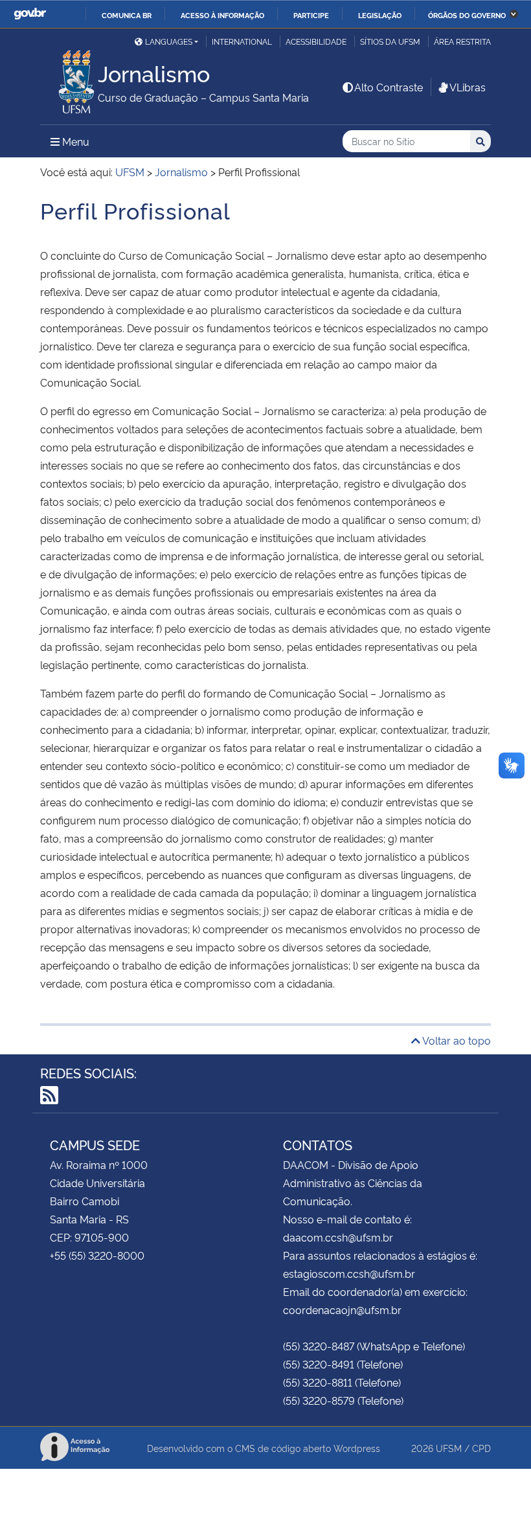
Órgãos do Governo (467, 15)
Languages (168, 41)
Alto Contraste (388, 87)
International (242, 41)
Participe (311, 15)
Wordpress (356, 1448)
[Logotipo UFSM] (69, 78)
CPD (481, 1448)
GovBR (30, 14)
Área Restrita (462, 41)
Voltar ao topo (455, 1040)
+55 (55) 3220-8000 (97, 1255)
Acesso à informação (222, 15)
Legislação (379, 15)
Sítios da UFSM (390, 41)
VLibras (467, 87)
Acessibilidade (316, 41)
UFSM (449, 1448)
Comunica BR (127, 15)
